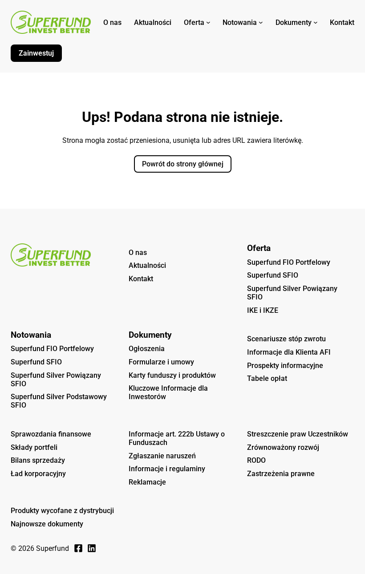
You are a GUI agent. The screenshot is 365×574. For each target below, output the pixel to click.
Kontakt (141, 279)
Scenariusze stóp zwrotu (286, 339)
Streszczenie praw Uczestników (297, 434)
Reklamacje (147, 482)
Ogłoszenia (147, 348)
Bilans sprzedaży (38, 460)
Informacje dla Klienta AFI (289, 352)
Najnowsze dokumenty (47, 524)
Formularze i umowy (161, 362)
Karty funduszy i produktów (172, 375)
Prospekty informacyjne (285, 365)
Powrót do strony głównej (182, 164)
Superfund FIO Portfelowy (288, 262)
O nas (138, 252)
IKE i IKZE (262, 310)
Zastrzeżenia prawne (281, 473)
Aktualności (147, 265)
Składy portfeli (34, 447)
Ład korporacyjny (38, 473)
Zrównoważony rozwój (283, 447)
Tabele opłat (267, 378)
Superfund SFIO (272, 275)
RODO (256, 460)
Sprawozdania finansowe (51, 434)
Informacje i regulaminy (167, 469)
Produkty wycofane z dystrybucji (62, 510)
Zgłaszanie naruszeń (162, 456)
